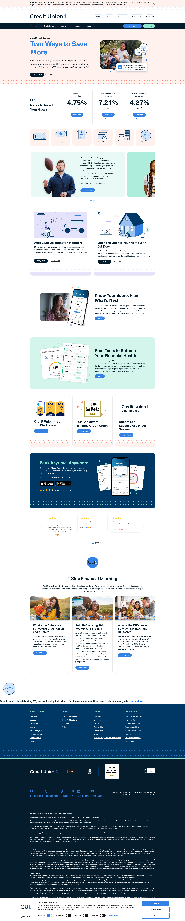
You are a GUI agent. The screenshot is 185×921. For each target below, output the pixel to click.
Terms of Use (130, 720)
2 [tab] (94, 201)
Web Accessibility (132, 727)
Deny (156, 916)
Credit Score (139, 313)
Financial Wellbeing (69, 716)
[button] (42, 526)
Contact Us (136, 16)
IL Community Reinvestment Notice (107, 737)
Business (76, 26)
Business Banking (37, 734)
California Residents (133, 730)
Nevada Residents (132, 734)
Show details (113, 915)
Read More (40, 652)
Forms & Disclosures (133, 716)
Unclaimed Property (133, 737)
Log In (149, 26)
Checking (33, 716)
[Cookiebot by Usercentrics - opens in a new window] (25, 917)
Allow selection (156, 909)
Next (156, 174)
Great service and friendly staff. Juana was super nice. (123, 525)
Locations (122, 16)
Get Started (37, 74)
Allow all (156, 903)
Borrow (63, 26)
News (96, 734)
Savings (33, 720)
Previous (29, 174)
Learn (89, 26)
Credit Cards (49, 26)
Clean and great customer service (91, 524)
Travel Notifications (69, 720)
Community (98, 730)
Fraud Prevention (81, 5)
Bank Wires (129, 741)
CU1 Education (67, 723)
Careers (97, 723)
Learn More (49, 74)
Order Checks (35, 737)
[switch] (68, 915)
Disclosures (77, 119)
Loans (32, 727)
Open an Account (132, 26)
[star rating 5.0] (60, 518)
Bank (35, 26)
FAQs (64, 727)
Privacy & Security (132, 723)
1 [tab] (91, 201)
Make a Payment (36, 730)
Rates (98, 16)
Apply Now (41, 260)
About (109, 16)
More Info (77, 114)
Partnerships (99, 727)
